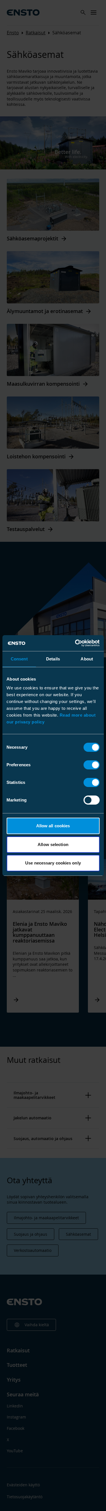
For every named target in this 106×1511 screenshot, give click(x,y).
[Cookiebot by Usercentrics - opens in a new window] (75, 643)
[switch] (91, 764)
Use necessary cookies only (53, 863)
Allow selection (53, 844)
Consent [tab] (19, 658)
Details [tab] (53, 658)
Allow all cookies (53, 825)
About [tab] (87, 658)
